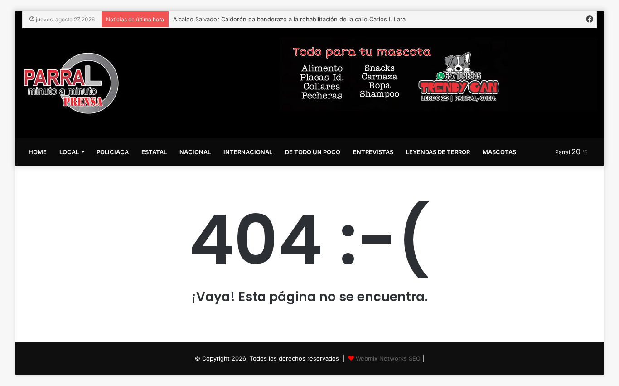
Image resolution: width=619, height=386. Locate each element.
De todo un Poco (312, 152)
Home (38, 152)
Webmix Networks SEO (388, 358)
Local (69, 152)
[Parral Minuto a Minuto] (71, 83)
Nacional (195, 152)
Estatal (154, 152)
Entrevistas (373, 152)
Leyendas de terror (438, 152)
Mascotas (499, 152)
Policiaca (113, 152)
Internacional (247, 152)
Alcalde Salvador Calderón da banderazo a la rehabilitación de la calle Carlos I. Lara (289, 19)
